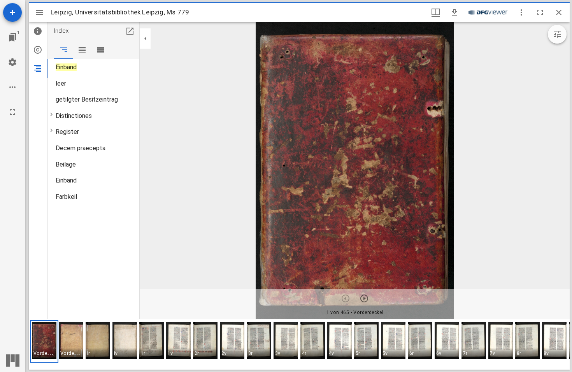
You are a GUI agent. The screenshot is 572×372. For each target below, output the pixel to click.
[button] (44, 341)
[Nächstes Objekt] (364, 298)
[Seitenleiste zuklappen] (145, 38)
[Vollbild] (12, 112)
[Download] (454, 12)
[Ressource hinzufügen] (12, 12)
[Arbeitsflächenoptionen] (12, 87)
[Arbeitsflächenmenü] (12, 62)
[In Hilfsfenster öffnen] (130, 31)
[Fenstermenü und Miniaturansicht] (435, 12)
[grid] (299, 344)
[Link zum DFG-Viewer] (488, 12)
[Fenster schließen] (558, 12)
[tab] (38, 31)
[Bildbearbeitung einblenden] (557, 34)
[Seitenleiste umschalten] (39, 12)
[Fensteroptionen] (521, 12)
